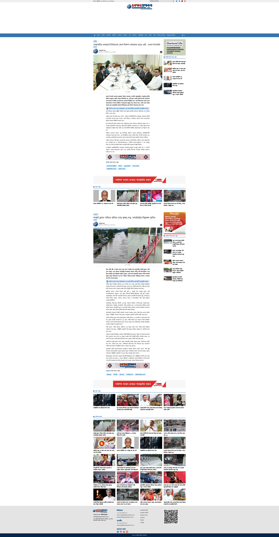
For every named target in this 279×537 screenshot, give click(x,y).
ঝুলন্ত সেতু (122, 374)
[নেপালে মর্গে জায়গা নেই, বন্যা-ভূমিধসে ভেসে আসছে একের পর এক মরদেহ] (128, 495)
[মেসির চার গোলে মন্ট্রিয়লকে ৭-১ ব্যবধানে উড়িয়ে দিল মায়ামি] (128, 426)
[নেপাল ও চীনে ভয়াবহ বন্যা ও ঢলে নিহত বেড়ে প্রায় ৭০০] (175, 426)
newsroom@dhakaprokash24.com (125, 515)
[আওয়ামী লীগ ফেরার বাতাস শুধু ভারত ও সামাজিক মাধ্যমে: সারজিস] (104, 460)
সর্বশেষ (98, 35)
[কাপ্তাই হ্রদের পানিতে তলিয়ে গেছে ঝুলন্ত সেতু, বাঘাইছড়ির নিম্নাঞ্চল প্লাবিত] (128, 196)
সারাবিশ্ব (125, 35)
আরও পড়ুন (97, 187)
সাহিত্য (150, 35)
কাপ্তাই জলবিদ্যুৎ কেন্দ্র (140, 374)
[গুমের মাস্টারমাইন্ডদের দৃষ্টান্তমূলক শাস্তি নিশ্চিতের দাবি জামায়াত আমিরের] (128, 477)
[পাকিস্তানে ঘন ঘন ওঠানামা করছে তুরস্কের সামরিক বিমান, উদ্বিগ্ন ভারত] (104, 477)
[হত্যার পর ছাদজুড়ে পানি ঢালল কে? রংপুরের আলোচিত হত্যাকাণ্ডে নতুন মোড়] (175, 460)
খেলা (130, 35)
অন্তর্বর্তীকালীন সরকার (111, 169)
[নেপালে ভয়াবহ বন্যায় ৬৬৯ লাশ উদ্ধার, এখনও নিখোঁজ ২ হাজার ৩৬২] (175, 196)
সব (184, 35)
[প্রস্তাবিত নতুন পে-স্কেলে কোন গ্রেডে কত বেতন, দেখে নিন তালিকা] (104, 443)
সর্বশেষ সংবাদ (98, 416)
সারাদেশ (120, 35)
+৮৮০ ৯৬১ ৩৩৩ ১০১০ (122, 513)
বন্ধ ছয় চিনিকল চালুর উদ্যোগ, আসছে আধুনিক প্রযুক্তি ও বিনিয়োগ (178, 270)
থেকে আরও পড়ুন (112, 162)
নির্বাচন (120, 166)
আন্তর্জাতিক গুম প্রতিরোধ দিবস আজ (101, 408)
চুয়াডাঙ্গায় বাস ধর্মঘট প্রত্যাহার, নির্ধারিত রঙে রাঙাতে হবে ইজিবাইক (177, 279)
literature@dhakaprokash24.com (125, 517)
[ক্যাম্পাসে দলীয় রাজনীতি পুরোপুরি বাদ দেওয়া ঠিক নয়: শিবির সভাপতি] (151, 196)
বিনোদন (134, 35)
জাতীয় (103, 35)
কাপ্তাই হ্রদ (109, 374)
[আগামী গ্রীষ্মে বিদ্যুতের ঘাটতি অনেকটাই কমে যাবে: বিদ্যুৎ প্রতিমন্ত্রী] (104, 495)
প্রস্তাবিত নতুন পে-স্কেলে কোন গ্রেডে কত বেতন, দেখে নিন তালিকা (179, 70)
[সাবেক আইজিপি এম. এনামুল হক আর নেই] (104, 196)
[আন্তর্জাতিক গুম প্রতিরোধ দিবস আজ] (104, 400)
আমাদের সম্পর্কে (143, 515)
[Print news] (161, 52)
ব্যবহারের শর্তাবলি (144, 512)
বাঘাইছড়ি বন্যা (129, 374)
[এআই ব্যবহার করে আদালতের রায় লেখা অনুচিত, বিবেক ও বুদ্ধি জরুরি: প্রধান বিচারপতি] (128, 460)
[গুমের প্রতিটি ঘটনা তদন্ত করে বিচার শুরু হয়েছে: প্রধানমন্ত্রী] (151, 426)
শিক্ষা (154, 35)
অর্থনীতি (114, 35)
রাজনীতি (108, 35)
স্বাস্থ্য (146, 35)
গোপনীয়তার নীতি (144, 510)
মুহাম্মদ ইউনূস (127, 166)
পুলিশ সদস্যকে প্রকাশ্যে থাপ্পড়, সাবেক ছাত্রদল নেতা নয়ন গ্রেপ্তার (178, 262)
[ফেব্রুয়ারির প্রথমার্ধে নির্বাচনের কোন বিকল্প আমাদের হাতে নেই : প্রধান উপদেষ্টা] (127, 72)
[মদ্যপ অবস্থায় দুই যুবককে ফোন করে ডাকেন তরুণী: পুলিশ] (175, 400)
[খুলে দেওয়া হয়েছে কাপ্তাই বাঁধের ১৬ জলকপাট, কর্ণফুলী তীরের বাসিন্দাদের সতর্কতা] (151, 460)
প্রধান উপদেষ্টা (136, 166)
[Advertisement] (139, 22)
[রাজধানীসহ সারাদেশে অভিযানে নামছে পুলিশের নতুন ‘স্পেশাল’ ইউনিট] (151, 477)
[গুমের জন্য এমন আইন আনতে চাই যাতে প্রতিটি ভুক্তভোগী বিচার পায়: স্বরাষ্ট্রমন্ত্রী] (175, 477)
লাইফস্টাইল (140, 35)
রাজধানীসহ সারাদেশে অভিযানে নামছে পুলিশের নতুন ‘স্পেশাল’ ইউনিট (178, 92)
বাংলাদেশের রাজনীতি (111, 166)
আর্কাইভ (142, 520)
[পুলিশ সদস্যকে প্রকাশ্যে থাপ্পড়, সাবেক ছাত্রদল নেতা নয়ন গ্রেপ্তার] (151, 495)
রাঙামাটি (115, 374)
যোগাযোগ (142, 517)
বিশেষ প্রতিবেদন (161, 35)
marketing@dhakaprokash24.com (125, 525)
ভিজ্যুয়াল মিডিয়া (171, 35)
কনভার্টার (142, 522)
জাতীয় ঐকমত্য (122, 169)
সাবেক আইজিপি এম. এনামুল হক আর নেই (103, 203)
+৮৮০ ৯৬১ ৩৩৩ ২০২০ (122, 523)
